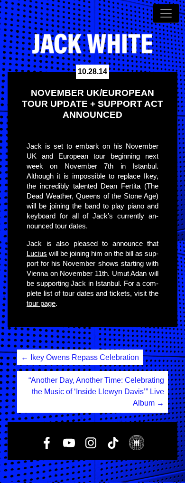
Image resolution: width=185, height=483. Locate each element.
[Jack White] (92, 44)
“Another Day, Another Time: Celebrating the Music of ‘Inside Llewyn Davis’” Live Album (96, 391)
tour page (41, 303)
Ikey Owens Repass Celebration (80, 357)
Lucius (37, 253)
